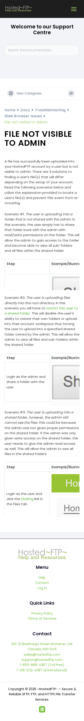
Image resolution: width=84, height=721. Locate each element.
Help (42, 577)
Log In (42, 588)
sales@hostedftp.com (42, 654)
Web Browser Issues (23, 116)
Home (9, 110)
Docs (25, 110)
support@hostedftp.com (42, 659)
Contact (42, 582)
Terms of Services (42, 618)
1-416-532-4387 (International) (42, 670)
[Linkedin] (42, 709)
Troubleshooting (50, 110)
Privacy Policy (42, 613)
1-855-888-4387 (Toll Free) (42, 665)
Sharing (27, 498)
